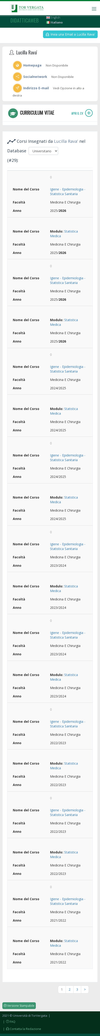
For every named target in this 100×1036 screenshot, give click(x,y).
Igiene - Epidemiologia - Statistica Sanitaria (67, 191)
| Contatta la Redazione (21, 1029)
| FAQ (8, 1021)
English (55, 18)
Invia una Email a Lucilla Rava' (72, 34)
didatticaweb (24, 20)
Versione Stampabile (20, 1006)
